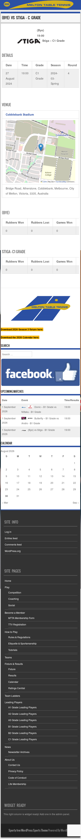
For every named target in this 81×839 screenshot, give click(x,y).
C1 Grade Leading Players (22, 739)
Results (12, 675)
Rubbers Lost (40, 222)
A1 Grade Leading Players (22, 707)
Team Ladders (12, 695)
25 (29, 489)
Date (4, 400)
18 (29, 482)
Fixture (12, 669)
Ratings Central (16, 688)
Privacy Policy (15, 771)
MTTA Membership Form (21, 618)
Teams (8, 657)
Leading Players (13, 702)
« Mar (5, 502)
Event (24, 400)
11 (29, 476)
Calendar (13, 681)
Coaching (13, 598)
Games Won (64, 222)
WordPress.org (13, 551)
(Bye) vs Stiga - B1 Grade (41, 429)
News (8, 746)
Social (11, 605)
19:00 (67, 407)
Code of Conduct (17, 777)
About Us (10, 759)
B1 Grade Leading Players (22, 726)
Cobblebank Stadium (20, 114)
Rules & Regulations (19, 637)
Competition (14, 592)
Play (7, 587)
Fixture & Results (14, 663)
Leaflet (44, 181)
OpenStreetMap (61, 181)
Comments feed (13, 544)
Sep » (76, 502)
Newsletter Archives (18, 752)
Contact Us (14, 765)
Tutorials (12, 649)
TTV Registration (17, 624)
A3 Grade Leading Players (22, 720)
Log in (8, 531)
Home (8, 580)
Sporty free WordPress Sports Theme (28, 830)
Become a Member (15, 612)
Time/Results (71, 400)
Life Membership (17, 784)
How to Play (11, 631)
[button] (40, 147)
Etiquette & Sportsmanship (22, 643)
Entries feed (11, 538)
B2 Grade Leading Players (22, 733)
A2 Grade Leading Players (22, 713)
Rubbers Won (15, 222)
